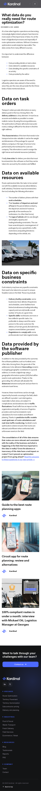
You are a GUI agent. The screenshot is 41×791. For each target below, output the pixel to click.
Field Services (8, 732)
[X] (10, 684)
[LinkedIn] (5, 684)
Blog (4, 747)
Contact (6, 772)
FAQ (4, 757)
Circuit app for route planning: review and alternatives (15, 561)
